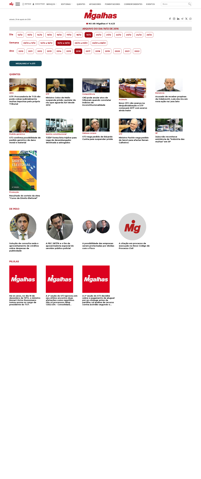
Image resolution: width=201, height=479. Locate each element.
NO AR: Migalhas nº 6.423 (102, 24)
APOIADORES (95, 4)
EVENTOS (150, 4)
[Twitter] (186, 19)
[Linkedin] (178, 19)
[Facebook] (170, 19)
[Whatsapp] (190, 19)
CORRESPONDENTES (133, 4)
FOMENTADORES (112, 4)
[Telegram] (182, 19)
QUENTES (81, 4)
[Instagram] (174, 19)
